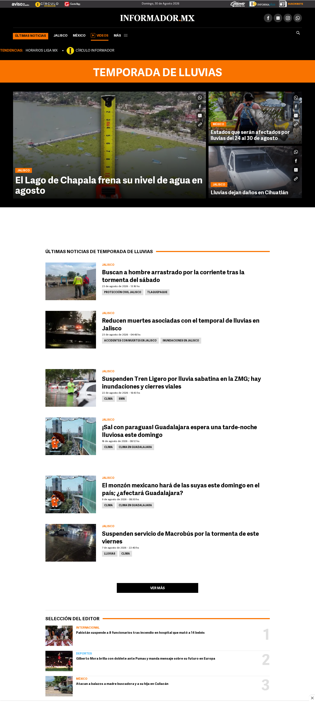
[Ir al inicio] (64, 17)
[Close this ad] (312, 698)
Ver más (157, 587)
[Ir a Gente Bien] (69, 2)
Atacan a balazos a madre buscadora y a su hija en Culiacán (122, 683)
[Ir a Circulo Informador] (44, 2)
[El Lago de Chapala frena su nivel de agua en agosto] (109, 144)
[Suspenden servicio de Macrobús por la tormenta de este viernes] (70, 542)
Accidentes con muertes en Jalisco (130, 340)
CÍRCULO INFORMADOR (95, 50)
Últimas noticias (30, 35)
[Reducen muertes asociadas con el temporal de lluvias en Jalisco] (70, 329)
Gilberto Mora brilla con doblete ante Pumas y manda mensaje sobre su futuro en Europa (145, 658)
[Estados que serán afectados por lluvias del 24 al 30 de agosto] (255, 117)
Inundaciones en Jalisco (181, 340)
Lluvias (109, 553)
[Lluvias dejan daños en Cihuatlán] (255, 171)
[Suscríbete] (289, 3)
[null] (59, 635)
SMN (122, 398)
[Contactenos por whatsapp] (297, 17)
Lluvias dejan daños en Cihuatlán (249, 192)
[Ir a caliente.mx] (238, 3)
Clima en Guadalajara (135, 446)
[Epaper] (260, 3)
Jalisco (61, 35)
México (79, 35)
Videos (102, 35)
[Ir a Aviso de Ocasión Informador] (20, 2)
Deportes (84, 652)
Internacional (88, 627)
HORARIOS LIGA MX (42, 50)
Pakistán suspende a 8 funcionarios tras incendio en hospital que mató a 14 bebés (140, 632)
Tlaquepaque (157, 291)
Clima (108, 398)
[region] (157, 711)
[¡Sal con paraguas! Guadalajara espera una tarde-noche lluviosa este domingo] (70, 435)
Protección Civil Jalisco (122, 291)
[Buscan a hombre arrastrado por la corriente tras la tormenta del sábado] (70, 280)
